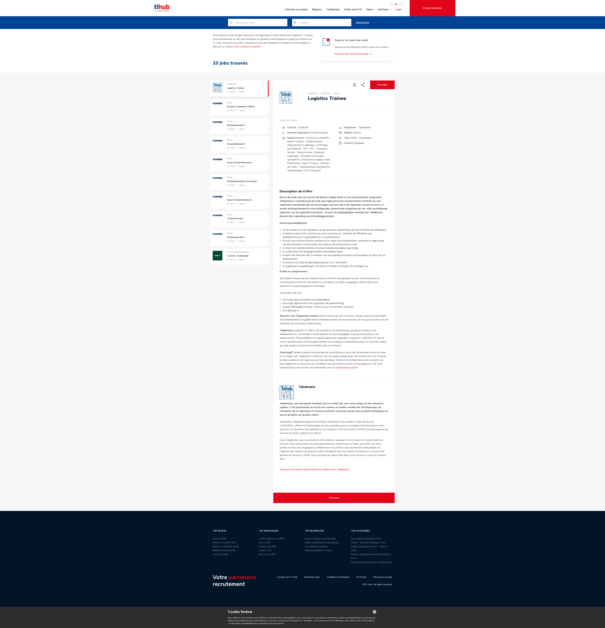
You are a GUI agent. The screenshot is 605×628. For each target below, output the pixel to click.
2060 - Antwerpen (361, 138)
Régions (317, 9)
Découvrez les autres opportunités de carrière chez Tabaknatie (314, 469)
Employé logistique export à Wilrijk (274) (371, 562)
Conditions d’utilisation (338, 577)
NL (401, 4)
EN (391, 4)
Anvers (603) (219, 538)
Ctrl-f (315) (264, 542)
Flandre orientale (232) (224, 542)
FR (396, 4)
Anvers (357, 132)
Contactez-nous (312, 577)
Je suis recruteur (432, 8)
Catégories (332, 9)
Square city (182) (267, 546)
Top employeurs (268, 530)
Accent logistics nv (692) (271, 538)
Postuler (382, 84)
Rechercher (362, 22)
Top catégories (360, 530)
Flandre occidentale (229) (225, 546)
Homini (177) (265, 550)
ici (285, 623)
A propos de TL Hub (287, 577)
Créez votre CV (353, 9)
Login (399, 9)
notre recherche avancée (247, 46)
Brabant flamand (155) (224, 550)
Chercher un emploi (296, 9)
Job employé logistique (316, 546)
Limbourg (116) (220, 554)
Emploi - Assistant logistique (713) (368, 542)
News (370, 9)
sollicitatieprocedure (347, 367)
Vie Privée (361, 577)
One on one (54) (267, 554)
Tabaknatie (364, 127)
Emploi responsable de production (322, 542)
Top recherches (314, 530)
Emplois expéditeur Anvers (318, 550)
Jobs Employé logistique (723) (366, 538)
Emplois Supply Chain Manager (320, 538)
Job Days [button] (383, 9)
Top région (219, 530)
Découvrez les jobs (382, 577)
